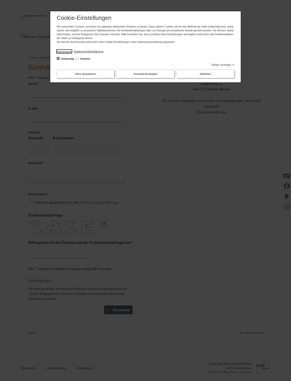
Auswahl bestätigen (145, 74)
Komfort (85, 58)
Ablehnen (205, 74)
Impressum (64, 51)
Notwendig (68, 58)
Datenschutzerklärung (89, 51)
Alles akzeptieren (85, 74)
